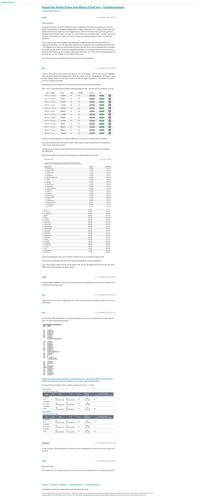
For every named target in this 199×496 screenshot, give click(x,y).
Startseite (45, 484)
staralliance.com (102, 27)
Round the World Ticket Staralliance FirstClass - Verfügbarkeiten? (83, 7)
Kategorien (53, 484)
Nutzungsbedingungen (76, 484)
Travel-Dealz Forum (7, 2)
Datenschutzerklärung (92, 484)
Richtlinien (62, 484)
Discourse (56, 489)
